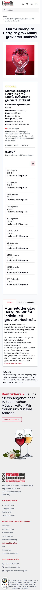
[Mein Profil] (23, 4)
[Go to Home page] (7, 3)
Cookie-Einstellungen (10, 553)
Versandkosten (27, 155)
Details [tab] (9, 302)
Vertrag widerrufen (9, 543)
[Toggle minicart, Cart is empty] (27, 4)
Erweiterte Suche (8, 515)
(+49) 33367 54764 (12, 563)
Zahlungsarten (7, 536)
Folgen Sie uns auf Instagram (16, 571)
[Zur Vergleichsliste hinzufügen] (33, 163)
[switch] (5, 587)
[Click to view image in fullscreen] (20, 60)
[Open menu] (36, 4)
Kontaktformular (8, 505)
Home (5, 17)
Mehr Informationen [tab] (26, 302)
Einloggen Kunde (8, 508)
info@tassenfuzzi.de (13, 363)
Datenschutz (6, 550)
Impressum (6, 526)
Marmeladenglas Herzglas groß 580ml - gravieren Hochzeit (20, 20)
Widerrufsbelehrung (9, 540)
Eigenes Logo (7, 512)
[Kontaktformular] (31, 4)
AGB (3, 546)
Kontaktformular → (11, 419)
